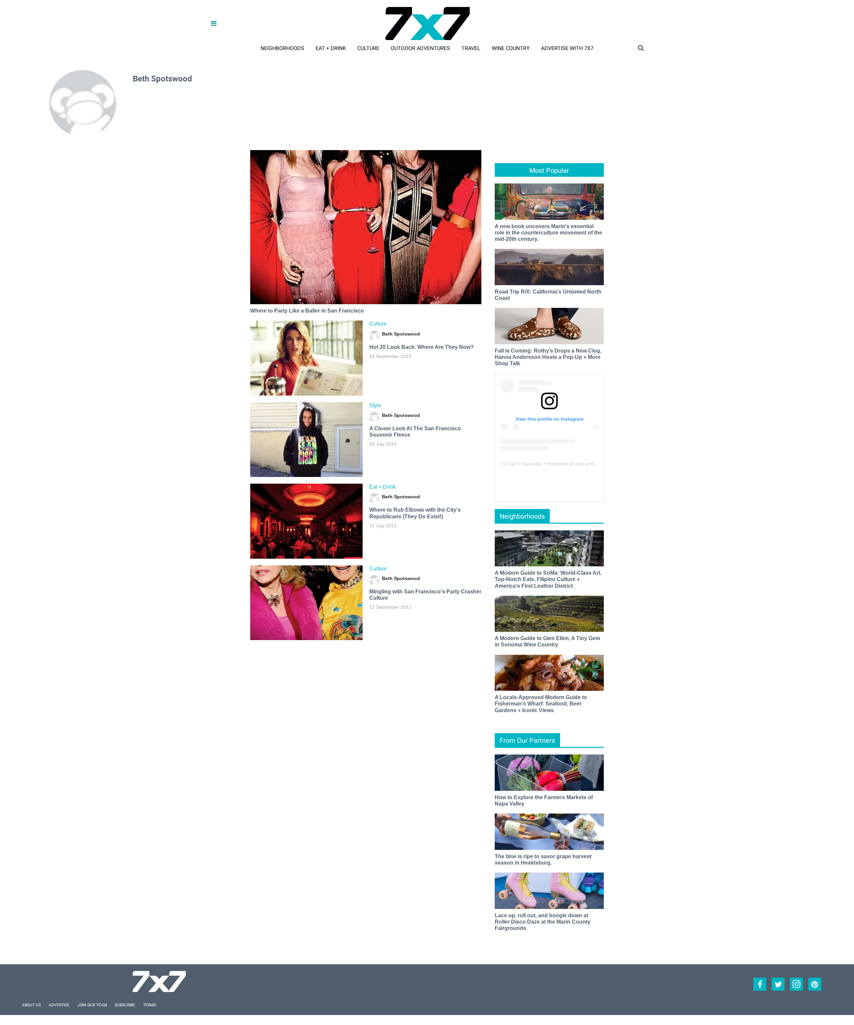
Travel (470, 48)
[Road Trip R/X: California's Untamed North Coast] (549, 267)
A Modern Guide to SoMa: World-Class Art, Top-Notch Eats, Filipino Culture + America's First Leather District (548, 579)
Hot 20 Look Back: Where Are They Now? (421, 347)
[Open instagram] (796, 984)
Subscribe (125, 1005)
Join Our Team (92, 1005)
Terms (149, 1005)
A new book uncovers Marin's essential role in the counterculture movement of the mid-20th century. (548, 232)
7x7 (504, 463)
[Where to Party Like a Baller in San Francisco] (365, 227)
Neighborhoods (282, 48)
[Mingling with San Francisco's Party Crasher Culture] (306, 602)
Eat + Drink (331, 48)
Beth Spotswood (401, 334)
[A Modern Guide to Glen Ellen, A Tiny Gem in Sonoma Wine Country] (549, 613)
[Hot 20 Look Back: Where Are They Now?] (306, 358)
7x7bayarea (528, 463)
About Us (31, 1005)
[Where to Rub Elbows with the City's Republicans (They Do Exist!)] (306, 521)
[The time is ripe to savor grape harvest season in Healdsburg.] (549, 831)
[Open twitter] (778, 984)
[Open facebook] (759, 984)
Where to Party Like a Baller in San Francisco (307, 311)
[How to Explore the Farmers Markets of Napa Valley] (549, 772)
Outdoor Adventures (420, 48)
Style (375, 405)
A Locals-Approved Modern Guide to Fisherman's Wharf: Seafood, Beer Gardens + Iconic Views (541, 703)
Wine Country (511, 48)
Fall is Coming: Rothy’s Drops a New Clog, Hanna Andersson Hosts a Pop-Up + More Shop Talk (548, 357)
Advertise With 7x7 (567, 48)
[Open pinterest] (814, 984)
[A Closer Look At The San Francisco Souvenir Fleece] (306, 439)
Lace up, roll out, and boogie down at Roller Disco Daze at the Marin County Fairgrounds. (542, 922)
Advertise (59, 1005)
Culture (368, 48)
